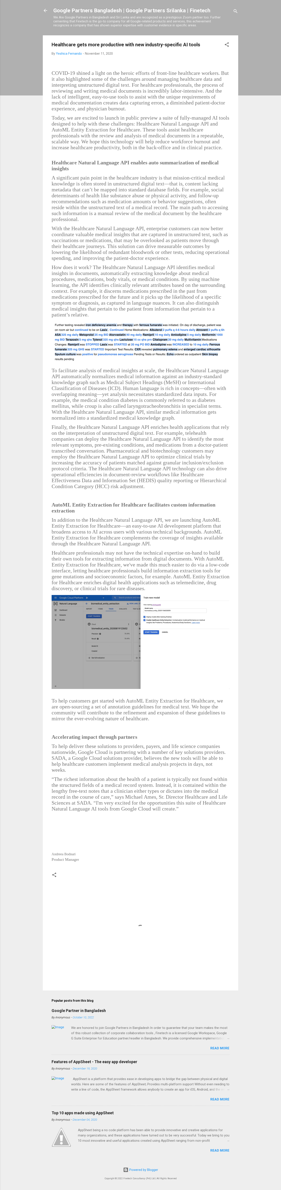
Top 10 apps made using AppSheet (83, 1113)
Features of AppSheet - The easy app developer (94, 1061)
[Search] (235, 12)
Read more (219, 1048)
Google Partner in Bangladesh (79, 1010)
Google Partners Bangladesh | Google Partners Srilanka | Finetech (131, 10)
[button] (226, 45)
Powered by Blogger (143, 1170)
